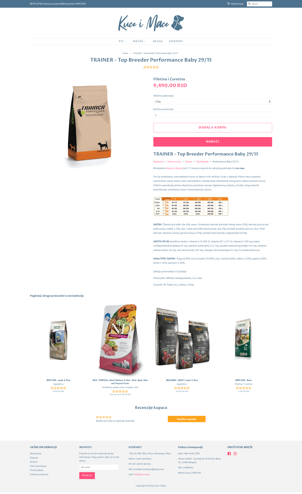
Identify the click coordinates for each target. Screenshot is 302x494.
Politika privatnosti (39, 474)
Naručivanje (35, 453)
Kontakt (176, 41)
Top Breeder (202, 161)
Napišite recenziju (186, 419)
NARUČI (212, 142)
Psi (121, 41)
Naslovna (158, 161)
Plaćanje (34, 457)
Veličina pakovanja (163, 95)
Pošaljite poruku (142, 474)
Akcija (158, 41)
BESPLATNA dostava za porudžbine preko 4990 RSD (58, 3)
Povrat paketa (36, 470)
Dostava (34, 461)
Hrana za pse (174, 161)
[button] (151, 67)
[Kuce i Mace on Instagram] (235, 454)
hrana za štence (174, 168)
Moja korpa (237, 3)
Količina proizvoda (163, 109)
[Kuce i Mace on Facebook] (229, 454)
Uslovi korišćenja (38, 466)
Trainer (188, 161)
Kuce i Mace (160, 485)
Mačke (138, 41)
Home (125, 53)
